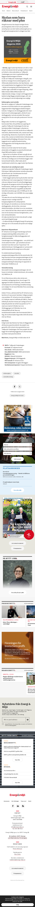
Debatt (9, 10)
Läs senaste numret (17, 543)
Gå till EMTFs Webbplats (27, 735)
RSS (23, 806)
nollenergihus (7, 373)
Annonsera (6, 801)
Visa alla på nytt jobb (17, 592)
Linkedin (18, 806)
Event (31, 10)
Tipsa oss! (23, 801)
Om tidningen (15, 801)
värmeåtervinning (8, 376)
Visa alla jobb (17, 490)
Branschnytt (15, 10)
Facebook (13, 806)
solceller (16, 373)
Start (3, 10)
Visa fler (17, 760)
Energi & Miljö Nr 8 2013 (17, 395)
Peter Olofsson (17, 848)
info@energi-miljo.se (17, 827)
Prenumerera (17, 548)
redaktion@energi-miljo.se (17, 860)
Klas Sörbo (17, 854)
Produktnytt (24, 10)
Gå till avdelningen (28, 603)
